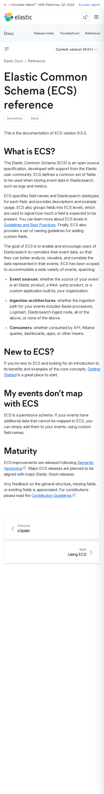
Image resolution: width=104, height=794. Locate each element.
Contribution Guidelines (51, 495)
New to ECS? (29, 351)
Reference (92, 33)
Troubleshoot (69, 33)
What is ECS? (29, 151)
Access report (89, 5)
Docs (9, 33)
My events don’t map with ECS (43, 398)
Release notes (44, 33)
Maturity (20, 450)
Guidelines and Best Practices (30, 224)
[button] (15, 118)
